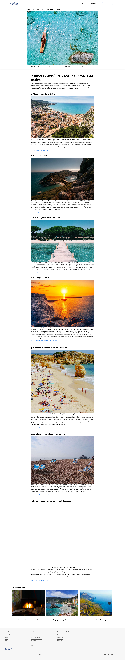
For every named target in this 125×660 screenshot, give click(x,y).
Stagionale (38, 9)
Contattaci (6, 637)
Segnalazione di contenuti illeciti (36, 639)
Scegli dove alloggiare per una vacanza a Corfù (41, 212)
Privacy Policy (28, 654)
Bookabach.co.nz (60, 639)
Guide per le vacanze (8, 642)
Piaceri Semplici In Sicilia (35, 66)
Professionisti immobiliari (35, 642)
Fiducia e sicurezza (8, 634)
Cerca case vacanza (107, 3)
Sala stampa (33, 643)
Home (83, 3)
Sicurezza (6, 639)
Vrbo (58, 634)
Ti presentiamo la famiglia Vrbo (63, 631)
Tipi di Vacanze (32, 9)
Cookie (32, 645)
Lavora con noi (33, 640)
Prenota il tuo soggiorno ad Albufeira (39, 427)
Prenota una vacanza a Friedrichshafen (39, 580)
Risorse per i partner (8, 636)
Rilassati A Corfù (51, 66)
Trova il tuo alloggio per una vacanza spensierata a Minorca (44, 340)
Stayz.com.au (59, 640)
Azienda (32, 631)
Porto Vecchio (68, 66)
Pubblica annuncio (34, 646)
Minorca (84, 66)
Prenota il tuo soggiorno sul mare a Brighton (41, 494)
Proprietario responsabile (35, 637)
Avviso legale (33, 636)
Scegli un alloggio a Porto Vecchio (38, 272)
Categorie (93, 3)
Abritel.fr (58, 636)
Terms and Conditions (21, 654)
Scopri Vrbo (7, 631)
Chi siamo (32, 634)
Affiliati (6, 640)
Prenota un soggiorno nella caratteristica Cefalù (41, 150)
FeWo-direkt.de (60, 637)
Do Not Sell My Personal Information (37, 654)
